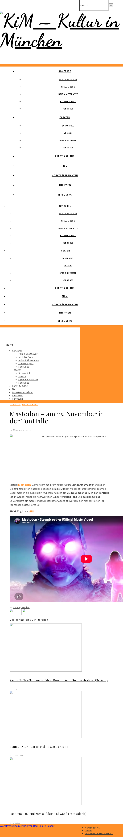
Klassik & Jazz (68, 101)
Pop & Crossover (68, 80)
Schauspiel (68, 126)
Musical (68, 133)
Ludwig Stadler (21, 607)
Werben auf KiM (92, 827)
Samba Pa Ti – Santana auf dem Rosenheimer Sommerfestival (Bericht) (59, 680)
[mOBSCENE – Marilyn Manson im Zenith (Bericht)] (28, 614)
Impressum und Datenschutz (99, 833)
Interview (64, 185)
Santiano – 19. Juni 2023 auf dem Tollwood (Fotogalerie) (48, 814)
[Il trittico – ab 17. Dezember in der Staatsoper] (16, 614)
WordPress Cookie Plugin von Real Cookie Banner (27, 825)
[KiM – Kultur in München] (61, 40)
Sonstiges (67, 109)
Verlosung (65, 194)
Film (65, 165)
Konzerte (65, 71)
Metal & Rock (68, 87)
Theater (65, 117)
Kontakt (88, 830)
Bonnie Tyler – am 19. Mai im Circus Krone (39, 747)
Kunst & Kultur (64, 156)
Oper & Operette (67, 140)
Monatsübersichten (65, 175)
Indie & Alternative (68, 94)
